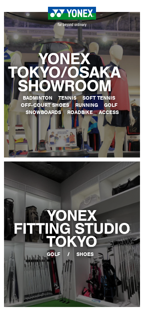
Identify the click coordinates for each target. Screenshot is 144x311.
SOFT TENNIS (98, 97)
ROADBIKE (80, 112)
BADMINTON (37, 97)
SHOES (85, 254)
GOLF (111, 105)
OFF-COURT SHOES (45, 105)
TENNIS (67, 97)
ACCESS (109, 112)
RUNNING (86, 105)
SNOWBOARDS (43, 112)
